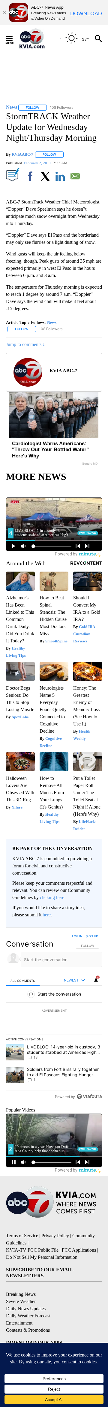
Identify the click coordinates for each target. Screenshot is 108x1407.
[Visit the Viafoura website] (89, 1096)
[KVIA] (38, 38)
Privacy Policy (55, 1235)
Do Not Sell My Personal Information (41, 1257)
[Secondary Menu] (14, 38)
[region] (54, 1017)
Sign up (92, 936)
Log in (77, 936)
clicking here (52, 897)
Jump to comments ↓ (25, 344)
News (51, 322)
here (47, 914)
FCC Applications (79, 1250)
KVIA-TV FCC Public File (32, 1250)
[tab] (23, 980)
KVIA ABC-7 (22, 154)
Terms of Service (22, 1235)
